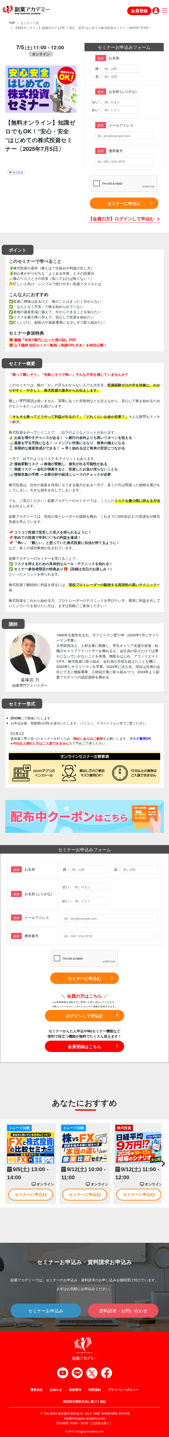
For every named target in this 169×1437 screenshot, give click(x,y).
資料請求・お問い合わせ (123, 1310)
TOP (12, 22)
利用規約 (94, 1389)
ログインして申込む (84, 1016)
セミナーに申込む (124, 203)
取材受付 (75, 1389)
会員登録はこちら (84, 1046)
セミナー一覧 (29, 22)
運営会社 (36, 1389)
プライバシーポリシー (123, 1389)
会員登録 (139, 11)
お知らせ (56, 1389)
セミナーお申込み (45, 1310)
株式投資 (18, 172)
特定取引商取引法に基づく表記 (84, 1401)
